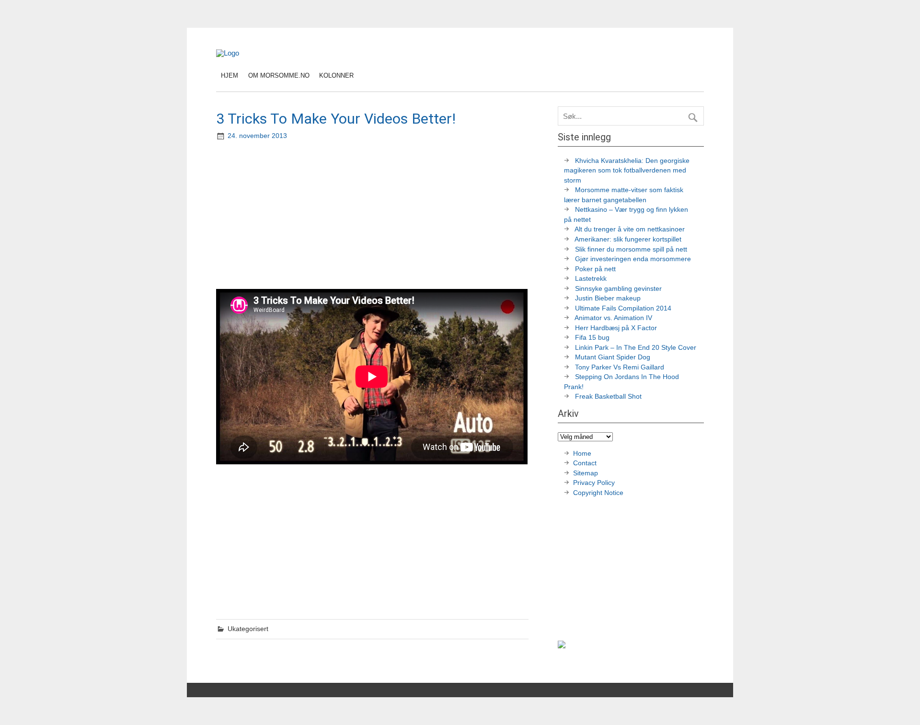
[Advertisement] (373, 216)
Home (582, 453)
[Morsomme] (227, 53)
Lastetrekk (591, 278)
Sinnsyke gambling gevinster (618, 288)
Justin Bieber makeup (608, 298)
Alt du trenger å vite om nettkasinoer (630, 229)
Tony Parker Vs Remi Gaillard (619, 367)
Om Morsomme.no (279, 75)
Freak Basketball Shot (608, 396)
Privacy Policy (595, 482)
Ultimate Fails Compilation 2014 (623, 308)
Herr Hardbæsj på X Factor (616, 328)
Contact (585, 463)
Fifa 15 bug (592, 337)
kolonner (336, 75)
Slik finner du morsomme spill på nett (631, 249)
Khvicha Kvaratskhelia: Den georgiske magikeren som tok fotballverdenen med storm (627, 170)
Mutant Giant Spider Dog (612, 357)
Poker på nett (595, 269)
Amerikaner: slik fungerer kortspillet (628, 239)
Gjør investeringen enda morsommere (633, 259)
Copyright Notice (598, 492)
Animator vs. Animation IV (613, 318)
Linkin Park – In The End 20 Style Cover (635, 347)
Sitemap (585, 473)
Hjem (229, 75)
